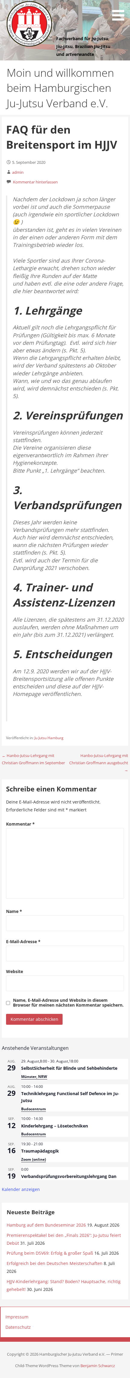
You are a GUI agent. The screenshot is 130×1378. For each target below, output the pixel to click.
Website (14, 971)
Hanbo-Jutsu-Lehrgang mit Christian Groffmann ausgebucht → (98, 762)
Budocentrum (33, 1108)
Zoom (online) (33, 1159)
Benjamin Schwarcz (97, 1365)
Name (14, 911)
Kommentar (20, 824)
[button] (120, 11)
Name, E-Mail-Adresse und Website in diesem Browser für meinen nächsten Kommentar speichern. (68, 1003)
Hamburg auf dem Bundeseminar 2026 (46, 1225)
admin (18, 172)
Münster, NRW (34, 1076)
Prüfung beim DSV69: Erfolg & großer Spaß (50, 1253)
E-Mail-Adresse (23, 941)
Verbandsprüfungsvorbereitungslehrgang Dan (68, 1176)
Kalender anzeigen (21, 1189)
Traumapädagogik (40, 1151)
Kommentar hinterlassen (35, 182)
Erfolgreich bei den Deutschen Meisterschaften (54, 1263)
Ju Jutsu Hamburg (48, 737)
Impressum (16, 1317)
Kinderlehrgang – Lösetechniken (54, 1126)
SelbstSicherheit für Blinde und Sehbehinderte (69, 1068)
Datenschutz (18, 1327)
